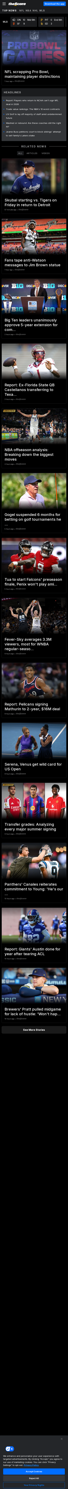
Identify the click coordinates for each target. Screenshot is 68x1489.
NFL (21, 10)
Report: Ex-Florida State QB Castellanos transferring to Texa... (30, 390)
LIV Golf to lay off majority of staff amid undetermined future (34, 116)
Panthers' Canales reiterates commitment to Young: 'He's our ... (34, 889)
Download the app (55, 4)
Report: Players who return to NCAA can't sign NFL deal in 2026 (32, 102)
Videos (46, 153)
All (20, 153)
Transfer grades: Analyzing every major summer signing (30, 826)
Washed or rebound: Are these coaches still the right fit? (33, 125)
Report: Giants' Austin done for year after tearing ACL (32, 951)
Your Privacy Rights (34, 1485)
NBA (28, 10)
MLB (42, 10)
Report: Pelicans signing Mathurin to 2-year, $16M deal (32, 706)
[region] (34, 1462)
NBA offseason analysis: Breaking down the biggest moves (29, 454)
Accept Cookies (34, 1471)
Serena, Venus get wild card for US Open (33, 766)
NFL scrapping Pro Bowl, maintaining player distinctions (32, 74)
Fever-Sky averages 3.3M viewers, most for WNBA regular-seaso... (28, 644)
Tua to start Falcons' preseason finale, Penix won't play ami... (33, 581)
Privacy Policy (31, 1465)
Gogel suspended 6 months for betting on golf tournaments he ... (33, 519)
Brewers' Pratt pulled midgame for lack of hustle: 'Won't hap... (33, 1011)
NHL (35, 10)
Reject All (34, 1478)
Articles (32, 153)
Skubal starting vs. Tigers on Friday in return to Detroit (31, 202)
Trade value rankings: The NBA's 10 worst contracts (33, 109)
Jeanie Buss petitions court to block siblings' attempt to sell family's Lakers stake (33, 133)
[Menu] (4, 4)
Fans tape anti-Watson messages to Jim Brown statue (32, 262)
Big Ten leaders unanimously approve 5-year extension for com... (31, 325)
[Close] (62, 1439)
